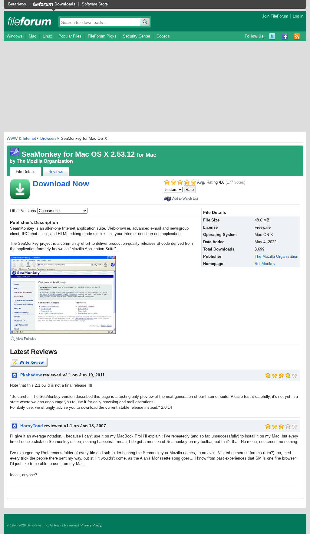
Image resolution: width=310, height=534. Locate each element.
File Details (25, 171)
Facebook (285, 36)
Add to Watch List (185, 198)
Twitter (272, 36)
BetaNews (17, 4)
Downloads (64, 4)
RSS (297, 36)
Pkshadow (31, 374)
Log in (298, 16)
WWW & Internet (21, 138)
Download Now (61, 183)
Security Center (136, 36)
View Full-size (26, 338)
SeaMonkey (265, 263)
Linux (47, 36)
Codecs (163, 36)
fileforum (29, 21)
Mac (32, 36)
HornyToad (31, 425)
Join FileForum (275, 16)
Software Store (95, 4)
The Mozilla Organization (45, 161)
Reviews (55, 171)
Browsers (48, 138)
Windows (14, 36)
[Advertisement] (155, 86)
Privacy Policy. (91, 525)
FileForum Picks (102, 36)
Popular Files (69, 36)
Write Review (29, 362)
